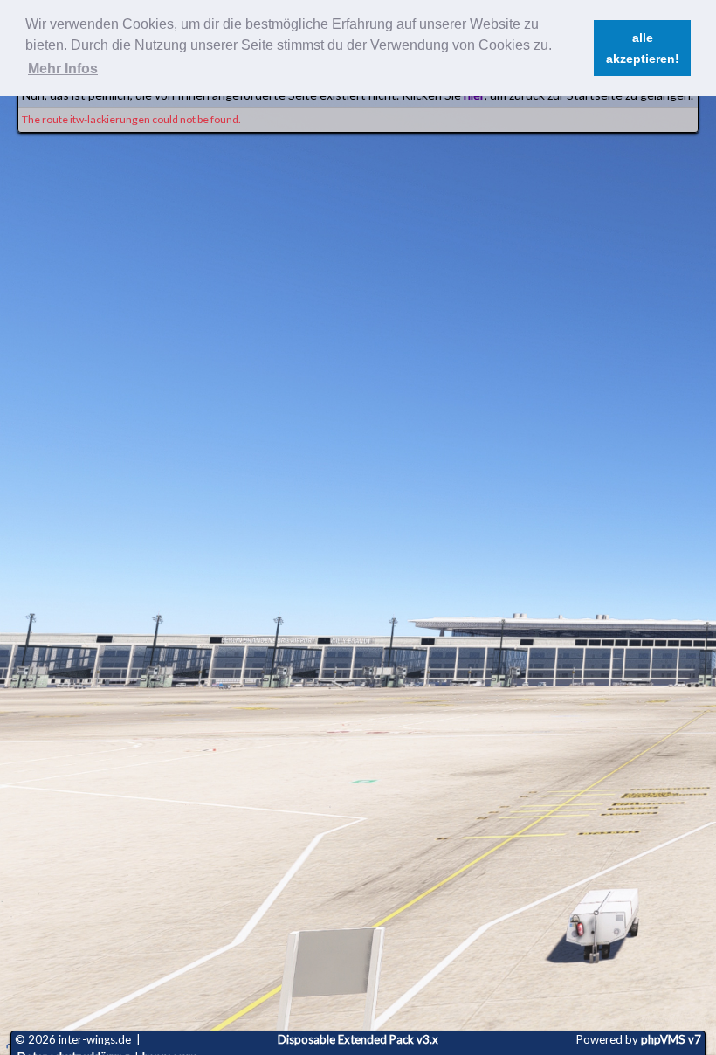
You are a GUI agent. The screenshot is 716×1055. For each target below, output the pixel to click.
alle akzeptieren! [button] (642, 48)
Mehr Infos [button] (63, 68)
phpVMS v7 (671, 1039)
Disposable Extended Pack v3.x (358, 1039)
